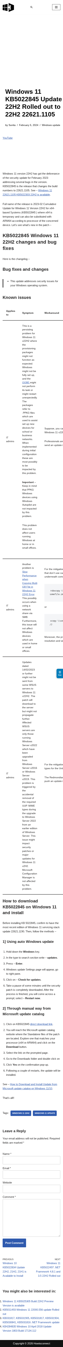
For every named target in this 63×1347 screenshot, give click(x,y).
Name (7, 1153)
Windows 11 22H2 (20, 1113)
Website (7, 1182)
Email (7, 1168)
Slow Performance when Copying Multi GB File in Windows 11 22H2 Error (29, 583)
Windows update (51, 125)
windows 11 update (45, 1113)
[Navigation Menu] (56, 7)
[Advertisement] (31, 54)
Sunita (12, 125)
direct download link (41, 1024)
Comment (9, 1196)
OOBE (26, 382)
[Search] (31, 7)
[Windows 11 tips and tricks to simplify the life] (9, 7)
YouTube (8, 137)
